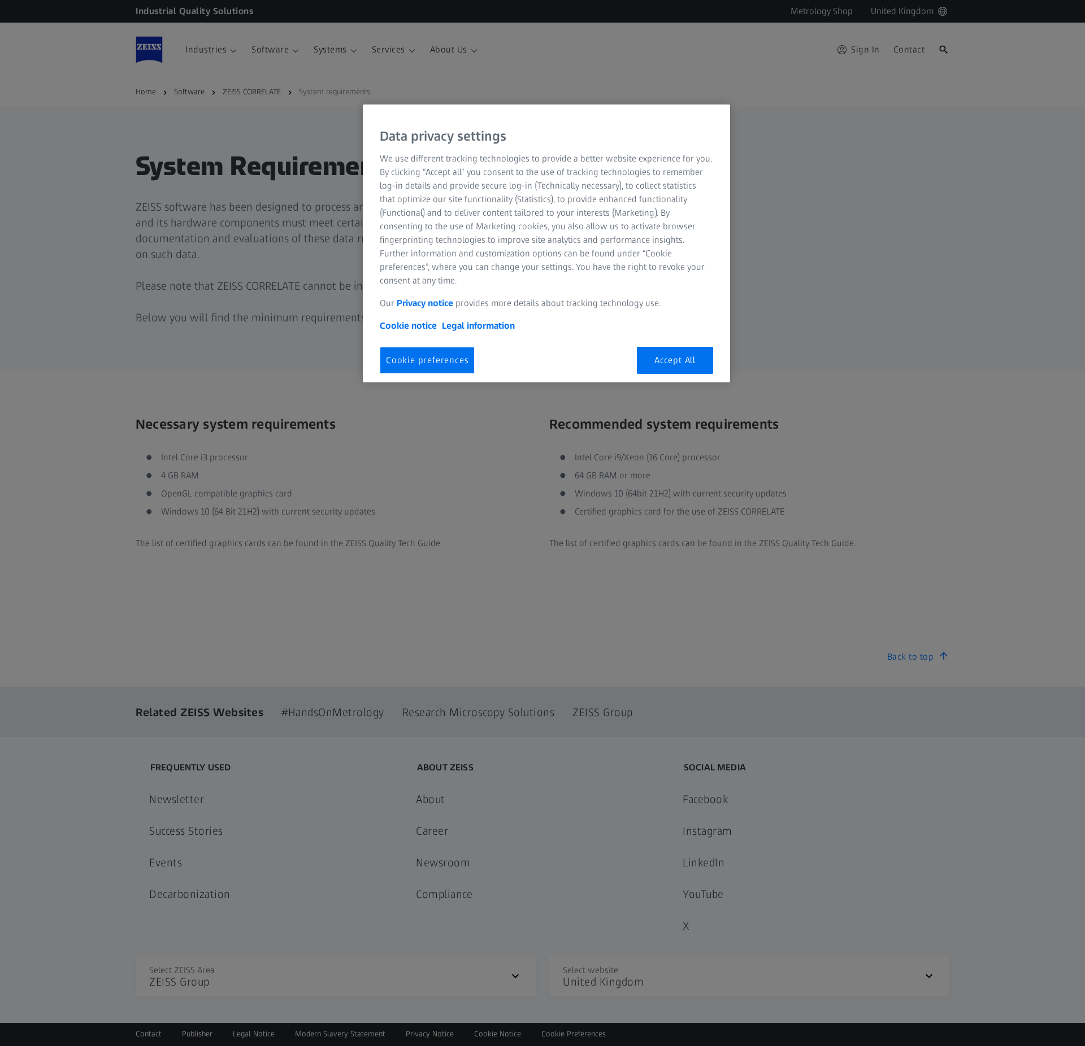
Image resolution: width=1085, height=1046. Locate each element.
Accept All (675, 360)
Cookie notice (408, 325)
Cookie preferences (427, 360)
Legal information (478, 325)
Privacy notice (425, 303)
